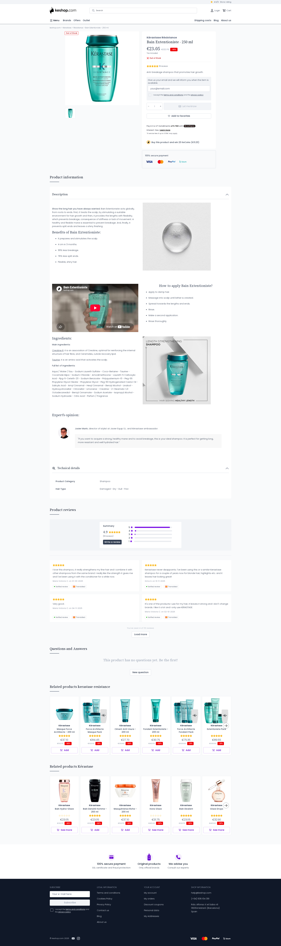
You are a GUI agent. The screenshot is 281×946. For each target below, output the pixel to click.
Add (66, 750)
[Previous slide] (69, 68)
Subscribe (70, 902)
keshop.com (55, 27)
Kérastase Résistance (162, 37)
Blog (99, 916)
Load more (140, 634)
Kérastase (67, 27)
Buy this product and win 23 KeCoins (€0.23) (175, 142)
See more (66, 830)
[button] (70, 113)
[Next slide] (134, 68)
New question (140, 672)
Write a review (112, 542)
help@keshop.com (201, 892)
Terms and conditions (108, 892)
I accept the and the (178, 95)
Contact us (103, 910)
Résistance (78, 27)
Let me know (190, 106)
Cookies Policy (104, 898)
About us (102, 922)
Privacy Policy (104, 904)
